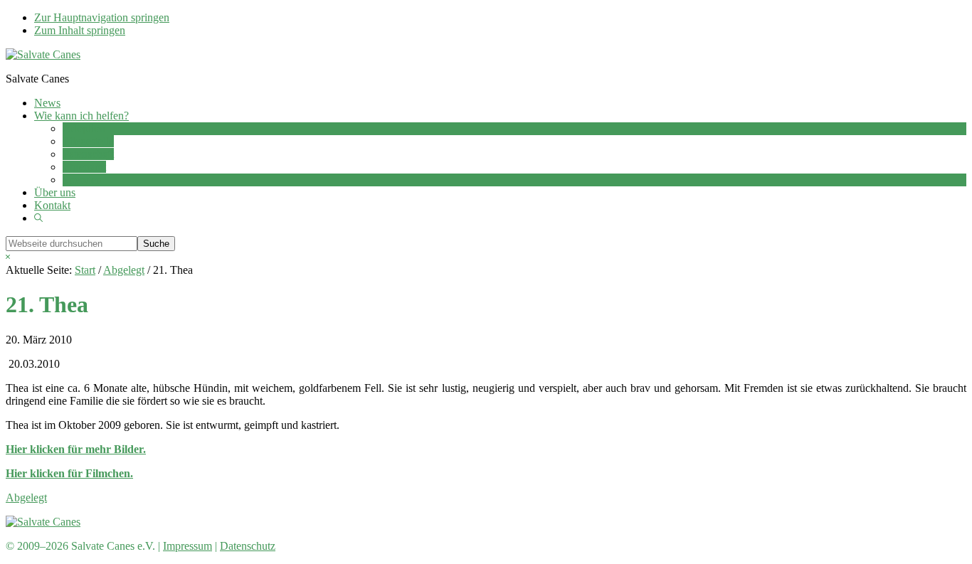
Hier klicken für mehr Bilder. (76, 449)
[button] (38, 218)
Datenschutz (247, 546)
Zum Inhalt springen (79, 30)
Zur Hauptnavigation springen (101, 17)
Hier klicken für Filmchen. (69, 473)
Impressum (187, 546)
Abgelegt (26, 497)
